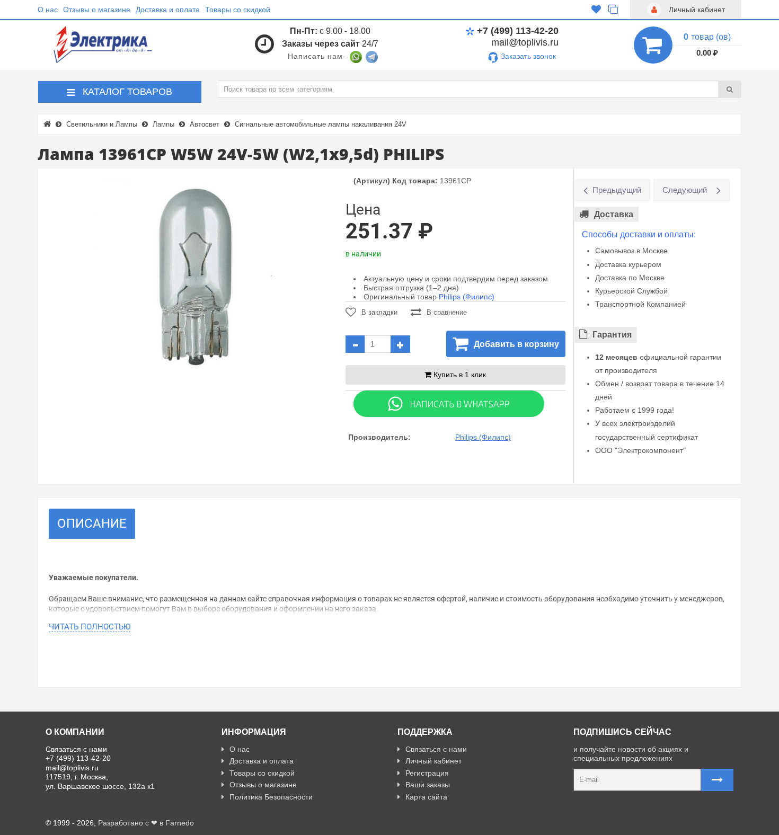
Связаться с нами (436, 749)
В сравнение (447, 312)
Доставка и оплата (168, 9)
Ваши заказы (427, 784)
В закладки (379, 312)
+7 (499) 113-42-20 (518, 30)
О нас (48, 9)
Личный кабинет (433, 761)
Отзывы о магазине (96, 9)
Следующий (684, 189)
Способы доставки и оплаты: (639, 234)
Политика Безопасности (271, 797)
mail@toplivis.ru (525, 42)
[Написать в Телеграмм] (372, 56)
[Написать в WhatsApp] (356, 56)
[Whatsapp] (448, 403)
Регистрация (427, 773)
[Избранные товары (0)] (596, 9)
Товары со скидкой (237, 9)
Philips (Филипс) (466, 296)
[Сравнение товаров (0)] (613, 9)
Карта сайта (426, 797)
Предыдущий (616, 189)
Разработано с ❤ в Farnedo (146, 823)
